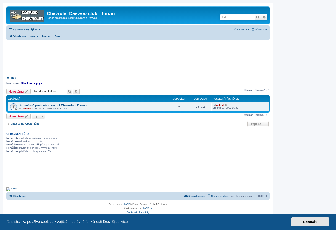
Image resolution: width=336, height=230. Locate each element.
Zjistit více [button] (120, 222)
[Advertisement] (138, 56)
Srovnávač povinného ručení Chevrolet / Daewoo (53, 105)
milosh (27, 108)
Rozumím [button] (310, 222)
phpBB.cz (147, 208)
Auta (11, 77)
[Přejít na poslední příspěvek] (226, 105)
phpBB (126, 204)
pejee (39, 83)
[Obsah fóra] (27, 15)
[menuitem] (35, 29)
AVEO (67, 108)
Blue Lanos (28, 83)
